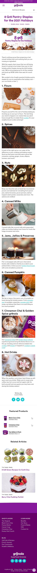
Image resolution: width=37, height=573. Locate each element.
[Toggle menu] (3, 5)
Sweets (27, 24)
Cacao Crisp (6, 527)
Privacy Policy (18, 569)
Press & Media (25, 525)
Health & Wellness (8, 546)
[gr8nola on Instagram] (12, 561)
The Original (6, 521)
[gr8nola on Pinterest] (24, 561)
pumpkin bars (24, 302)
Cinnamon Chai (14, 425)
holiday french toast (28, 266)
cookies (26, 118)
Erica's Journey (7, 542)
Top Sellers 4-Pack (15, 432)
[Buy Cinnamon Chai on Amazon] (32, 425)
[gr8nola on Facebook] (16, 561)
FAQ (22, 527)
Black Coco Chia (14, 418)
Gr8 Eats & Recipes (8, 540)
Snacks (22, 24)
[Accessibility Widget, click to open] (34, 570)
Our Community (7, 544)
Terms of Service (27, 569)
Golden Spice (15, 24)
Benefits (23, 521)
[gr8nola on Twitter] (20, 561)
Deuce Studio (24, 570)
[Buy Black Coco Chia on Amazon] (32, 418)
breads (12, 346)
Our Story (24, 523)
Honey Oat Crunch (8, 531)
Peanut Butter (6, 525)
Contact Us (24, 529)
